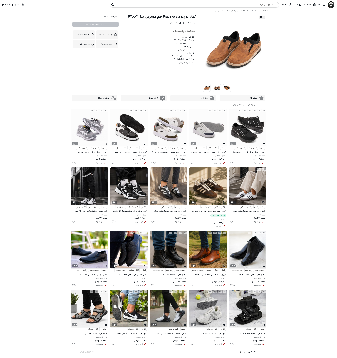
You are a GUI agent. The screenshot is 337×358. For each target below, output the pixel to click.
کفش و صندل (235, 10)
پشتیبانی (284, 4)
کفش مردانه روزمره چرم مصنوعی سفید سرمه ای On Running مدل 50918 (208, 153)
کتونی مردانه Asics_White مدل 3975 (211, 333)
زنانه (262, 206)
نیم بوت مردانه (237, 270)
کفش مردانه (252, 147)
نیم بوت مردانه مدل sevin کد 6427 (252, 274)
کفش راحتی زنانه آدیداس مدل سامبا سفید (249, 211)
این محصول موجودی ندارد (95, 24)
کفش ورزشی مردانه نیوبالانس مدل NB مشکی (130, 211)
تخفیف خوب (265, 10)
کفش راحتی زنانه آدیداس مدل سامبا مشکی (170, 211)
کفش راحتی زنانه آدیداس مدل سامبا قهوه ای (209, 211)
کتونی (223, 329)
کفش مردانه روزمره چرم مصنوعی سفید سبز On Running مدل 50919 (169, 153)
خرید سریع (258, 162)
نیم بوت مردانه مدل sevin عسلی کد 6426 (210, 274)
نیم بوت (248, 270)
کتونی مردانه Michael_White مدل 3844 (171, 333)
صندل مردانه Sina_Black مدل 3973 (251, 333)
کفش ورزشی (120, 206)
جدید (296, 4)
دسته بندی (308, 4)
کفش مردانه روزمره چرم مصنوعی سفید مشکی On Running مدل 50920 (130, 153)
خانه (319, 4)
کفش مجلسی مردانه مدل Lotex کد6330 (92, 274)
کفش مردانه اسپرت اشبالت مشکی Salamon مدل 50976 (249, 153)
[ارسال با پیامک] (184, 23)
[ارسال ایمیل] (189, 23)
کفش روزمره (217, 10)
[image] (207, 88)
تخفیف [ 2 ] (247, 10)
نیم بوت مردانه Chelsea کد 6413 (174, 274)
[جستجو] (112, 4)
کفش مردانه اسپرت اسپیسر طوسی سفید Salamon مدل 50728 (92, 153)
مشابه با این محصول (249, 352)
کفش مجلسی (134, 270)
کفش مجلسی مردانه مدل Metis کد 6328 (131, 274)
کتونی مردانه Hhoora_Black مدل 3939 (132, 333)
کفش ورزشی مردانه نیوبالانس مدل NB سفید (91, 211)
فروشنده (106, 34)
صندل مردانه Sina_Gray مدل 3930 (93, 333)
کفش (226, 10)
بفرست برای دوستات (171, 23)
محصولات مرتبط (112, 16)
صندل (262, 329)
